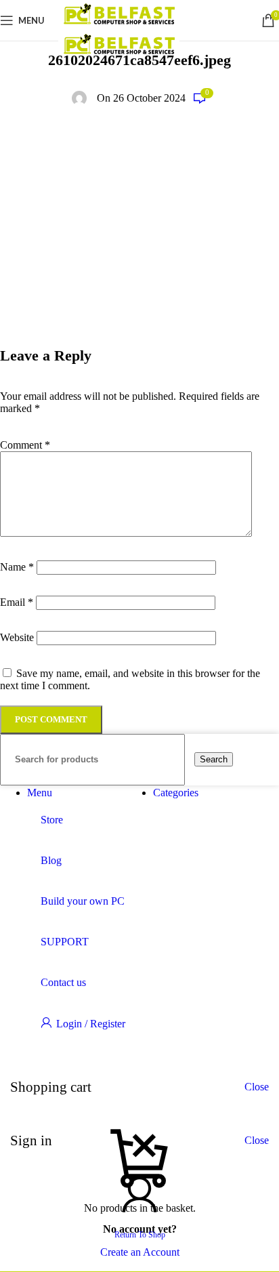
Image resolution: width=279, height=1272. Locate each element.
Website (17, 637)
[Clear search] (191, 758)
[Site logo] (118, 24)
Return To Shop (139, 1234)
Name (17, 567)
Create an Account (139, 1252)
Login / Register (90, 1023)
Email (16, 602)
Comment (25, 445)
